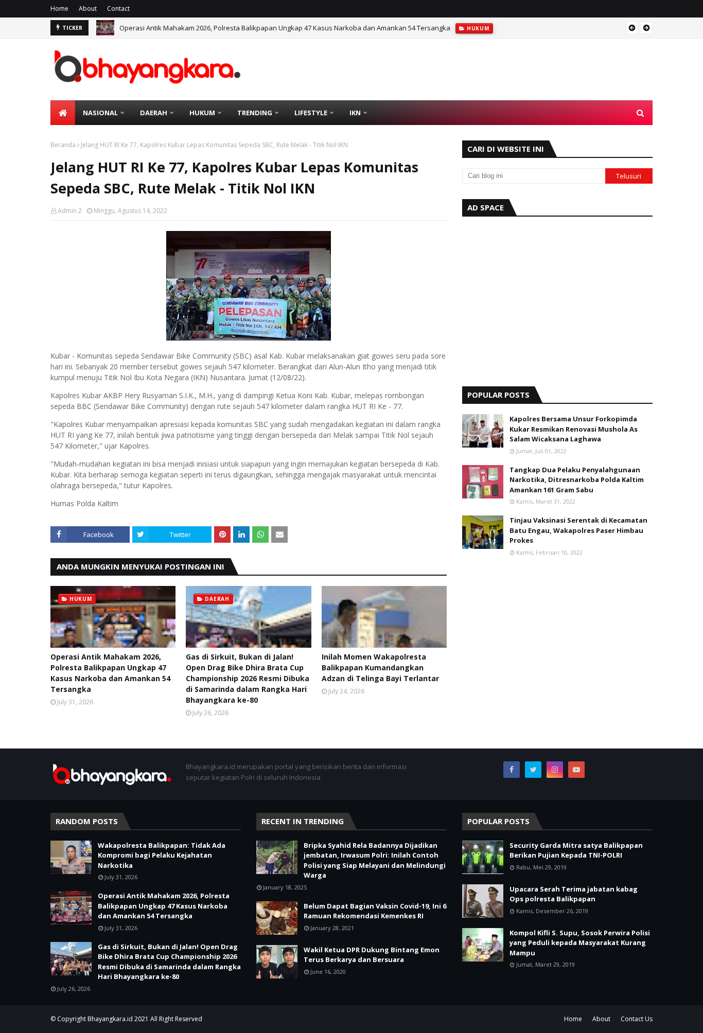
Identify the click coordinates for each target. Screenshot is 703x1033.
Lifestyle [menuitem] (310, 112)
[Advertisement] (557, 299)
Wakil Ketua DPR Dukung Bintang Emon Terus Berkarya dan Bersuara (372, 955)
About (88, 8)
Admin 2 (70, 210)
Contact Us (637, 1018)
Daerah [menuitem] (153, 112)
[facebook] (511, 769)
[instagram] (555, 769)
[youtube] (576, 769)
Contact (118, 8)
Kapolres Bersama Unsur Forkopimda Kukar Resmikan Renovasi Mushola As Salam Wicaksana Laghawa (573, 428)
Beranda (63, 144)
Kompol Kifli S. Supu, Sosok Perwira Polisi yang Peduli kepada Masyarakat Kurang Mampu (579, 942)
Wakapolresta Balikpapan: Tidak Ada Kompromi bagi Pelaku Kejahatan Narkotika (161, 855)
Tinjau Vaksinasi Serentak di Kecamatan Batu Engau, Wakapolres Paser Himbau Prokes (578, 530)
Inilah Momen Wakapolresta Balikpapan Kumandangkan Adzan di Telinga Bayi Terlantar (380, 667)
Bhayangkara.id (110, 1018)
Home (59, 8)
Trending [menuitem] (254, 112)
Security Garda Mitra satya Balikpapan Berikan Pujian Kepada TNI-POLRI (576, 850)
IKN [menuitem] (355, 112)
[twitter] (533, 769)
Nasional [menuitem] (100, 112)
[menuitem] (62, 112)
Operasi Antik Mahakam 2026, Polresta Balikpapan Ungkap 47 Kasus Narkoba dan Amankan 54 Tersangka (284, 27)
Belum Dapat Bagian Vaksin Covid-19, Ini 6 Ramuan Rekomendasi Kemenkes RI (375, 911)
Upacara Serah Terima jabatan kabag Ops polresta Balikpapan (573, 894)
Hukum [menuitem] (202, 112)
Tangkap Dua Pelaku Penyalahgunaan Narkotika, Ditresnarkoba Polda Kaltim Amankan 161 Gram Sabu (576, 479)
